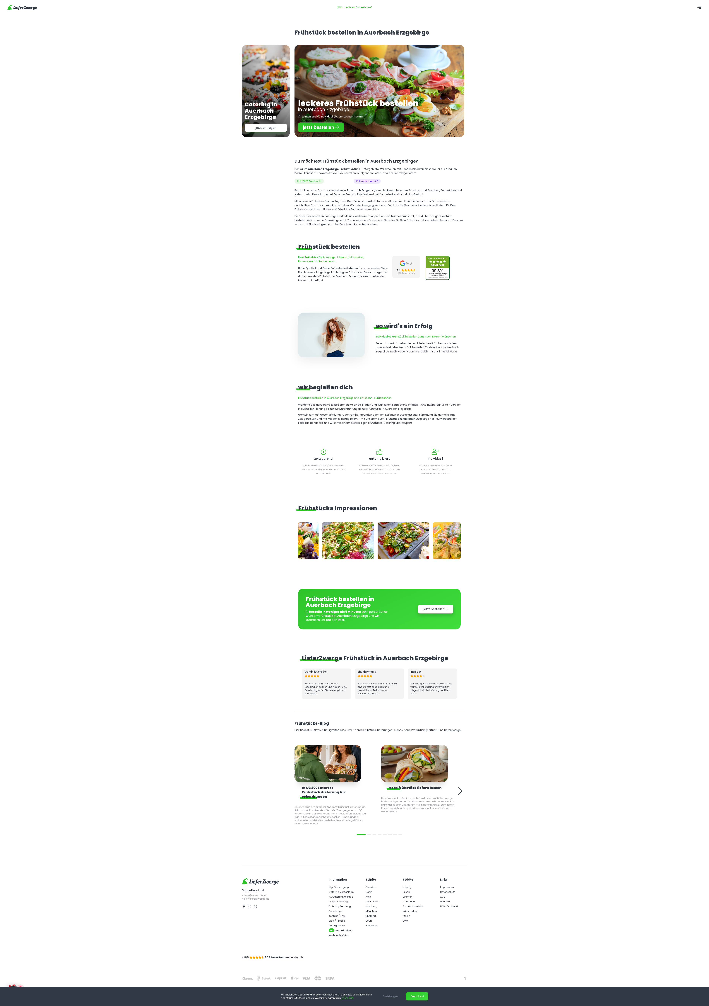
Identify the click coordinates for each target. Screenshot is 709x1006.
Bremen (407, 899)
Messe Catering (338, 904)
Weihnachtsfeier (338, 938)
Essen (406, 894)
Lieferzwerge (22, 7)
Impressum (447, 890)
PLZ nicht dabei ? (367, 181)
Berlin (369, 894)
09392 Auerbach (310, 181)
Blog (331, 923)
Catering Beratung (340, 909)
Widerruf (445, 904)
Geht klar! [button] (417, 996)
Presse (341, 923)
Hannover (372, 928)
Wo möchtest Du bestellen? (355, 7)
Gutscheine (335, 914)
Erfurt (369, 923)
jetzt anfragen (266, 128)
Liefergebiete (337, 928)
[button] (361, 837)
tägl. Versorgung (339, 890)
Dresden (371, 890)
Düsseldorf (372, 904)
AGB (442, 899)
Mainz (406, 918)
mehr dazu (348, 998)
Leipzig (407, 890)
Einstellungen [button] (390, 996)
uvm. (406, 923)
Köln (368, 899)
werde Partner (341, 933)
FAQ (342, 918)
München (371, 914)
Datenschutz (447, 894)
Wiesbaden (410, 914)
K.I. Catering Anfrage (341, 899)
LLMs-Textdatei (449, 909)
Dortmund (409, 904)
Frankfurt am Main (413, 909)
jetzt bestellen (319, 127)
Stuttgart (371, 918)
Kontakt (333, 918)
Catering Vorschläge (341, 894)
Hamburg (371, 909)
